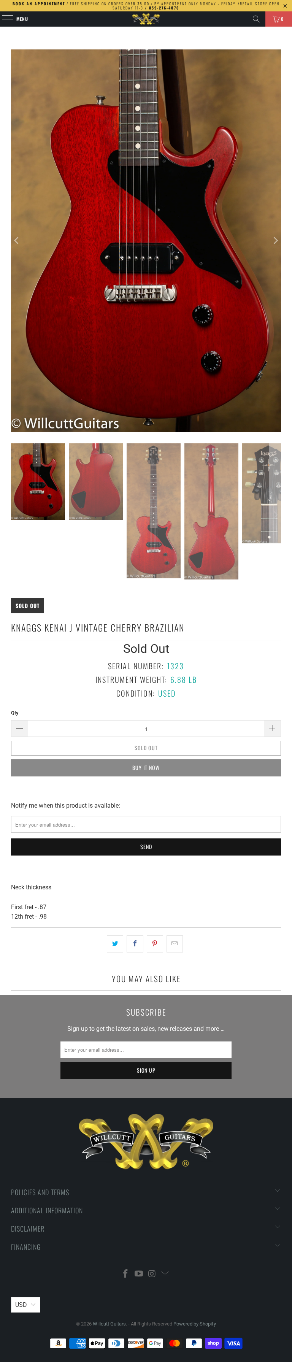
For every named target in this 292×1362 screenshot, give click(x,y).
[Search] (256, 19)
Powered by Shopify (194, 1324)
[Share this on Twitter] (115, 944)
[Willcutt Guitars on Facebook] (126, 1274)
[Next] (275, 240)
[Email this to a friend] (175, 944)
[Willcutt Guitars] (146, 19)
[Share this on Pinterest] (155, 944)
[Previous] (17, 240)
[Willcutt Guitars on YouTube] (139, 1274)
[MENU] (3, 19)
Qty (15, 713)
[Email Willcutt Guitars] (165, 1274)
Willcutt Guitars (109, 1324)
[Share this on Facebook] (135, 944)
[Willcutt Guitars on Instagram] (152, 1274)
